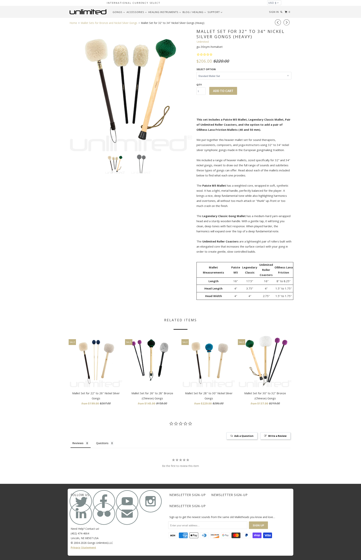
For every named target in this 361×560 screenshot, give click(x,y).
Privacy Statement (83, 547)
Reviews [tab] (77, 443)
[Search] (281, 12)
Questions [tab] (102, 443)
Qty (199, 84)
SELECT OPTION (206, 69)
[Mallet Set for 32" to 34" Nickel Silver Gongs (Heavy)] (131, 89)
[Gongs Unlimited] (89, 12)
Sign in (274, 12)
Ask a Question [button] (243, 436)
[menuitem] (119, 12)
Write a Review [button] (277, 436)
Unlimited (202, 41)
